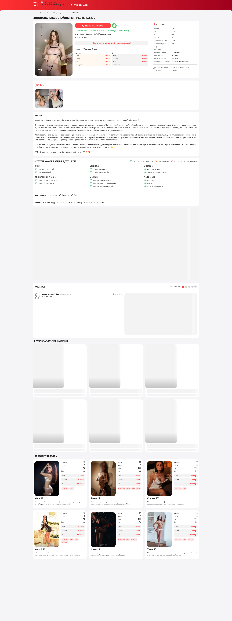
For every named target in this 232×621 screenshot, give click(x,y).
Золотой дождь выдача (156, 172)
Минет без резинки (46, 183)
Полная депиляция (180, 61)
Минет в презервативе (47, 180)
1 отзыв (161, 24)
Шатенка (175, 55)
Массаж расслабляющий (103, 186)
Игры (149, 183)
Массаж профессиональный (104, 183)
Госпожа (150, 180)
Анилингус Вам (153, 169)
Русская (175, 58)
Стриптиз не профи (101, 172)
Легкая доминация (155, 186)
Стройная (176, 52)
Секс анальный (44, 172)
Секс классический (46, 169)
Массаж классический (102, 180)
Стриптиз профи (100, 169)
